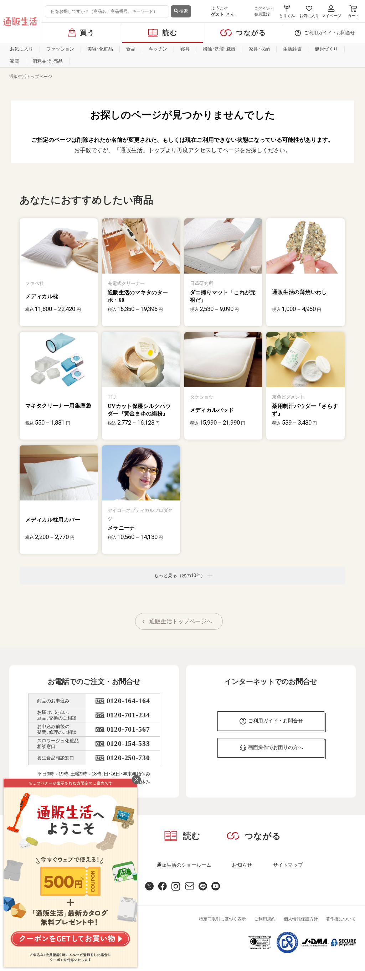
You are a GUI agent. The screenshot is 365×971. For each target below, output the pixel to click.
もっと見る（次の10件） (179, 575)
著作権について (341, 919)
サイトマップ (288, 865)
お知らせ (242, 865)
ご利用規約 (265, 919)
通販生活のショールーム (183, 865)
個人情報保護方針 (301, 919)
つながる (251, 32)
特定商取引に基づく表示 (222, 919)
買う (87, 32)
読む (170, 32)
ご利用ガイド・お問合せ (329, 32)
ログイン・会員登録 (264, 11)
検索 (183, 11)
